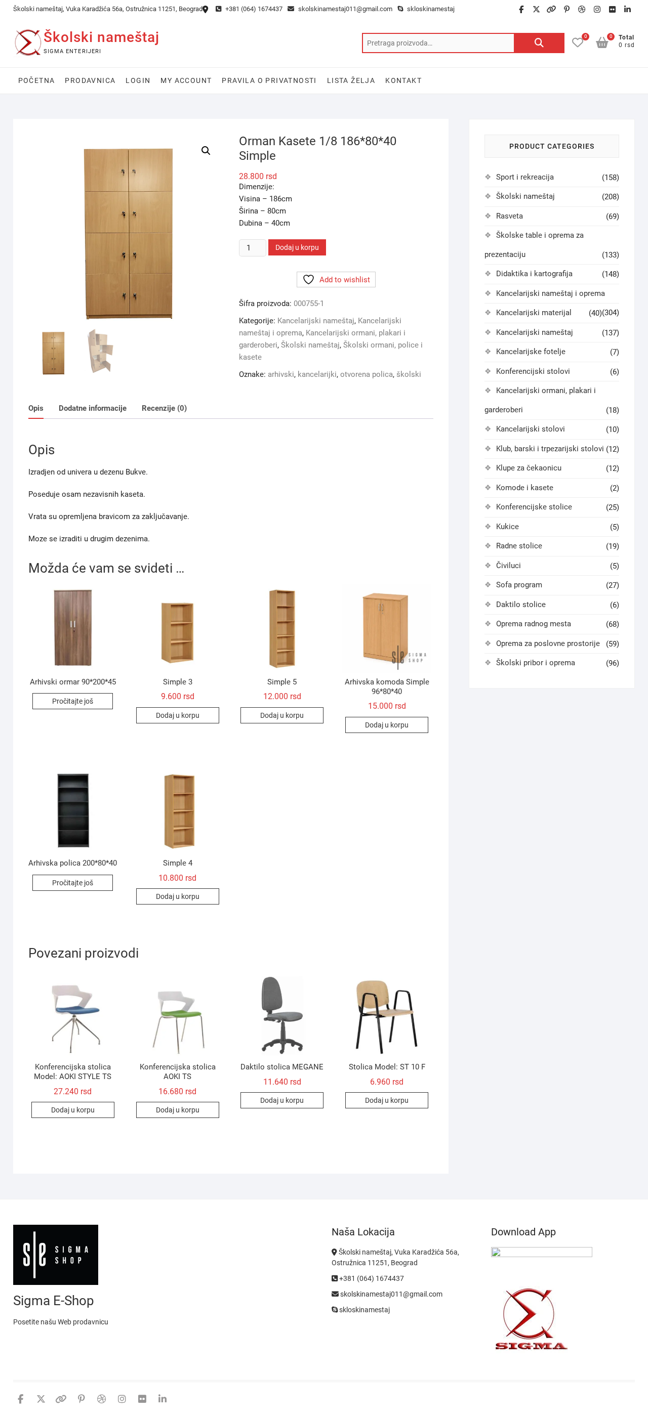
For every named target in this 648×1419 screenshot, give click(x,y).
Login (138, 80)
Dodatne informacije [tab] (93, 408)
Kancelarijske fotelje (530, 351)
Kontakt (403, 80)
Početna (36, 80)
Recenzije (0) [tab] (164, 408)
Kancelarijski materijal (534, 312)
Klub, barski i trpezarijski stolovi (550, 448)
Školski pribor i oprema (535, 662)
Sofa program (519, 584)
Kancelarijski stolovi (530, 429)
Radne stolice (519, 545)
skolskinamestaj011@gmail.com (344, 9)
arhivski (281, 374)
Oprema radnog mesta (533, 623)
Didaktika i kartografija (534, 273)
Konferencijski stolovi (533, 371)
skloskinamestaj (430, 9)
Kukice (507, 526)
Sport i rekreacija (525, 177)
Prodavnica (90, 80)
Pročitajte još (72, 701)
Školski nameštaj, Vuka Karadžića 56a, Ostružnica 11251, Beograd (107, 9)
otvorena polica (366, 374)
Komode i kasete (524, 487)
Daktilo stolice (521, 604)
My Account (186, 80)
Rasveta (509, 216)
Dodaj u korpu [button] (177, 715)
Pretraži (539, 43)
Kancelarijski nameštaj (315, 320)
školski (408, 374)
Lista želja (351, 80)
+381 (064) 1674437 (253, 9)
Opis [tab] (36, 408)
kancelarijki (317, 374)
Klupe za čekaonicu (528, 467)
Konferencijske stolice (534, 506)
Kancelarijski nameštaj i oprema (550, 293)
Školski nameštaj (101, 37)
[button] (206, 151)
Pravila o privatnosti (269, 80)
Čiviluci (508, 565)
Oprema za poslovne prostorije (548, 643)
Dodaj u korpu (297, 247)
